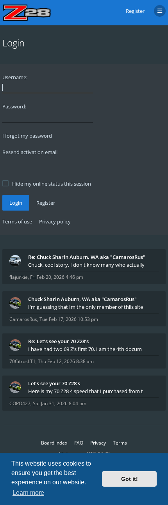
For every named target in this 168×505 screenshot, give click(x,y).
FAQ (78, 442)
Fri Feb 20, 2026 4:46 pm (56, 277)
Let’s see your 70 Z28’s (54, 383)
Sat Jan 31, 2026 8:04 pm (59, 403)
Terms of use (17, 221)
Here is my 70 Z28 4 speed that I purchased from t (85, 391)
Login (15, 202)
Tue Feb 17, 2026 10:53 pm (68, 319)
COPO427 (19, 403)
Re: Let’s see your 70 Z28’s (58, 341)
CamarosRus (23, 319)
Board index (54, 442)
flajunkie (18, 277)
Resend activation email (29, 152)
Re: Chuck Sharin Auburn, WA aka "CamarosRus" (86, 256)
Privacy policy (55, 221)
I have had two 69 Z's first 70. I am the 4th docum (85, 349)
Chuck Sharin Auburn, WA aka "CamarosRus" (82, 299)
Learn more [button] (28, 492)
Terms (120, 442)
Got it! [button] (129, 479)
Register (135, 10)
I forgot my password (27, 135)
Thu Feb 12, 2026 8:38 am (66, 361)
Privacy (98, 442)
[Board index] (26, 12)
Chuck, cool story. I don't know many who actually (86, 264)
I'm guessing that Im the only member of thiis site (85, 306)
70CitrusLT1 (22, 361)
